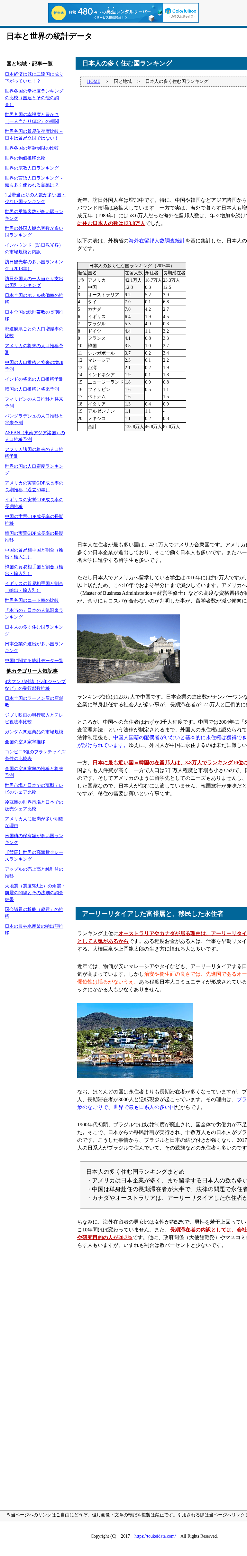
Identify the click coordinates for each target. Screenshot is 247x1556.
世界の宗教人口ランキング (32, 168)
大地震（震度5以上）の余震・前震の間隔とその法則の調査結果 (35, 893)
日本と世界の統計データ (49, 36)
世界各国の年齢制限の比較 (32, 148)
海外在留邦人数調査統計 (157, 240)
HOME (93, 81)
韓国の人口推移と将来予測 (32, 389)
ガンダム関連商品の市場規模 (34, 731)
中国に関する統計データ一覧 (34, 660)
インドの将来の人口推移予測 (34, 379)
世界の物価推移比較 (25, 158)
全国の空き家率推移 (25, 741)
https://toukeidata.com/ (155, 1536)
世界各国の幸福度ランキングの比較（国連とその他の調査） (34, 98)
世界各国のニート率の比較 (32, 600)
